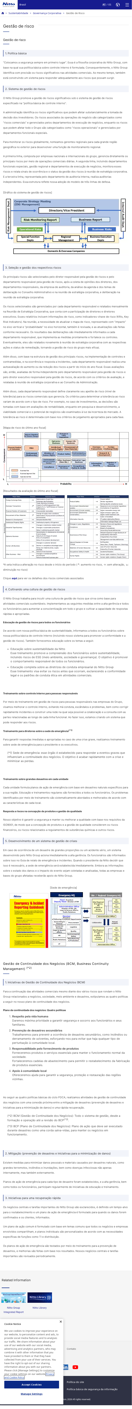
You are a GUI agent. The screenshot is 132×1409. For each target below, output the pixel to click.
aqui (14, 578)
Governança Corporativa (47, 13)
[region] (31, 1361)
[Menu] (127, 4)
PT (104, 4)
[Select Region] (117, 4)
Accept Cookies (32, 1384)
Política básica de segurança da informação (92, 1389)
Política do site (75, 1382)
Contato (71, 1348)
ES (109, 4)
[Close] (61, 1321)
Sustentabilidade (18, 13)
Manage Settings (32, 1393)
